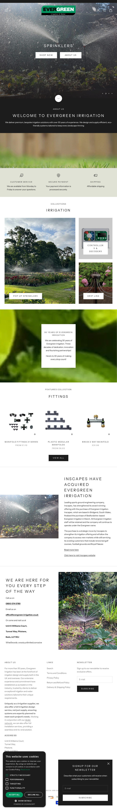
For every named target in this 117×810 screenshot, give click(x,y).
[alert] (24, 779)
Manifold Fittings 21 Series (21, 442)
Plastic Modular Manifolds (58, 443)
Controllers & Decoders (95, 248)
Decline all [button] (33, 794)
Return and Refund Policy (58, 682)
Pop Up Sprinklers (25, 296)
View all (58, 458)
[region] (58, 50)
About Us (71, 59)
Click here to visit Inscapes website (79, 555)
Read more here (71, 549)
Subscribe (85, 797)
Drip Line (93, 296)
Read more (25, 769)
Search (50, 668)
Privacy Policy (53, 678)
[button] (24, 800)
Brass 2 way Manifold (95, 442)
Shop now (46, 59)
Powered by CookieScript (24, 804)
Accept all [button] (14, 794)
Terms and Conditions (56, 673)
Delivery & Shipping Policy (58, 687)
